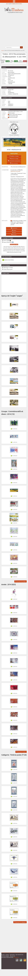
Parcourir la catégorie (20, 922)
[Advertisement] (14, 28)
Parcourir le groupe (21, 581)
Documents (14, 228)
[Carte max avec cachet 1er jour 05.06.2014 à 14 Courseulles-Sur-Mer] (14, 315)
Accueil (2, 50)
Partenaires (12, 954)
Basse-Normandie (13, 117)
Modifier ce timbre (14, 156)
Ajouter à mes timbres (9, 259)
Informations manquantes (14, 160)
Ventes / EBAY (6, 240)
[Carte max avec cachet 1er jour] (14, 359)
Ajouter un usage (14, 158)
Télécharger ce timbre (8, 267)
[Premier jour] (14, 348)
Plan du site (12, 955)
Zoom (14, 232)
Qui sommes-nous (19, 954)
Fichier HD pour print (7, 269)
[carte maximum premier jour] (14, 391)
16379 (10, 3)
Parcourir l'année (21, 751)
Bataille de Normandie (15, 171)
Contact (7, 954)
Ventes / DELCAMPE (7, 242)
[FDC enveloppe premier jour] (14, 326)
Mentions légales (5, 955)
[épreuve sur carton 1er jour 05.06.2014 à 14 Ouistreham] (14, 304)
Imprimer (14, 234)
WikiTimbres (16, 957)
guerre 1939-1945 (13, 114)
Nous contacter (14, 163)
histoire (20, 114)
